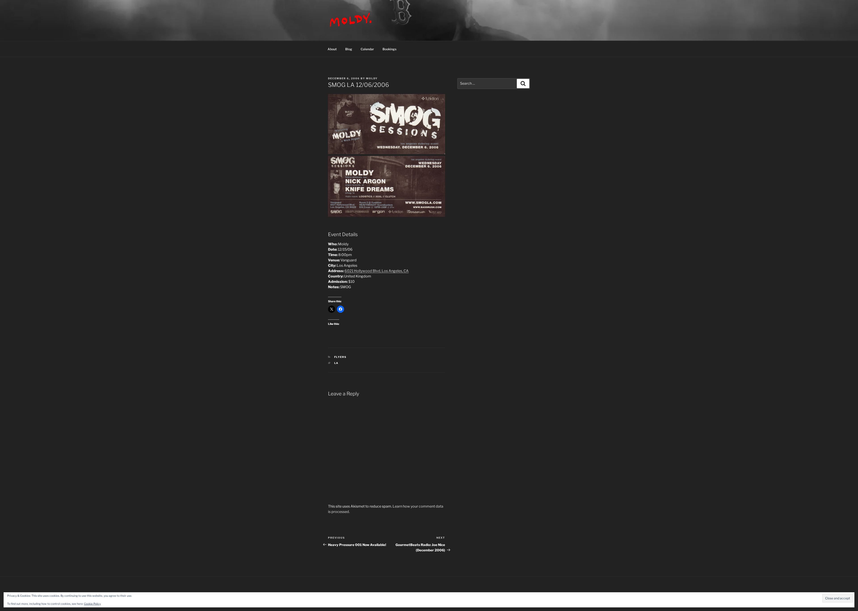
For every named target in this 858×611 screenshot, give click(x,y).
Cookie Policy (92, 603)
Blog (348, 49)
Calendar (367, 49)
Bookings (389, 49)
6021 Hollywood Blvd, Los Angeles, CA (377, 271)
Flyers (340, 357)
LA (336, 363)
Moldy (372, 78)
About (332, 49)
